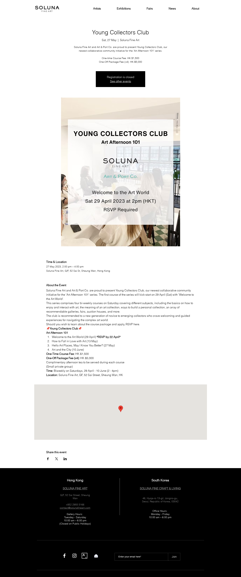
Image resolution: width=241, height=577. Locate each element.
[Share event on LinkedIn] (65, 458)
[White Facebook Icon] (64, 556)
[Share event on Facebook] (48, 458)
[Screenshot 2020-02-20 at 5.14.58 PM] (84, 556)
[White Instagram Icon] (74, 556)
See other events (120, 81)
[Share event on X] (56, 458)
